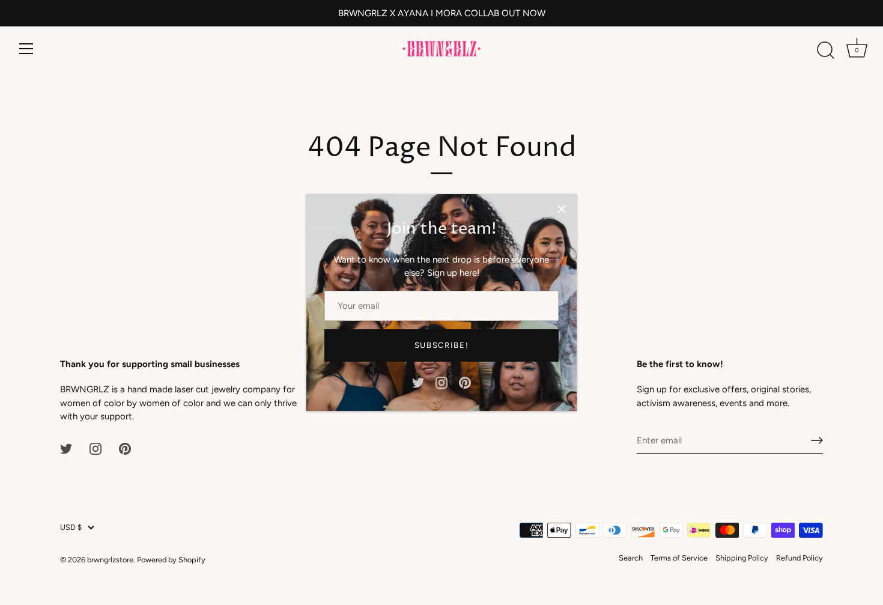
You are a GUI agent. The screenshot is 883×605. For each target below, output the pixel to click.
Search (631, 557)
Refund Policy (799, 557)
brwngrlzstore (110, 559)
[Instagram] (441, 381)
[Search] (825, 50)
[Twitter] (418, 381)
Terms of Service (679, 557)
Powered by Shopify (171, 559)
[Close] (561, 209)
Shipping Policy (741, 557)
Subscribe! (441, 345)
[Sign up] (817, 440)
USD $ (71, 527)
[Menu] (26, 48)
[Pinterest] (465, 381)
